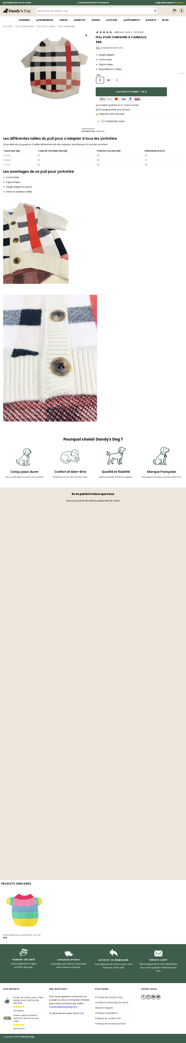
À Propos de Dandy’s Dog (108, 997)
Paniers (25, 20)
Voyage (112, 20)
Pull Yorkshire (66, 26)
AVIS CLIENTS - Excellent (129, 32)
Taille (98, 75)
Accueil (7, 26)
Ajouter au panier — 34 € (131, 91)
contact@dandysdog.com (63, 1006)
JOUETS (151, 20)
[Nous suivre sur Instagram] (148, 997)
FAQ (81, 1013)
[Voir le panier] (174, 11)
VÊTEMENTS (133, 20)
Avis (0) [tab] (100, 131)
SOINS (96, 20)
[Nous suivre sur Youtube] (158, 997)
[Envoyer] (155, 10)
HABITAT (80, 20)
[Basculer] (98, 121)
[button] (181, 11)
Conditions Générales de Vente (111, 1002)
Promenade (46, 20)
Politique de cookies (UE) (108, 1018)
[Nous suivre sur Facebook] (143, 997)
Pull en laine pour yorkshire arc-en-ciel (21, 935)
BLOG (165, 20)
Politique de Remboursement (110, 1023)
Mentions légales (104, 1007)
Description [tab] (88, 131)
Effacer (181, 73)
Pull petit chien (46, 26)
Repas (64, 20)
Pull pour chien (24, 26)
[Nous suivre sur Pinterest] (153, 997)
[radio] (100, 80)
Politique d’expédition (106, 1013)
